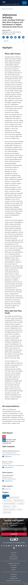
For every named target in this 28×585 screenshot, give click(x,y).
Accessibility (13, 567)
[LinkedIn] (12, 37)
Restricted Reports (14, 558)
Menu (24, 2)
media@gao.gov (8, 480)
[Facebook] (4, 37)
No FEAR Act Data (14, 578)
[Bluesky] (16, 37)
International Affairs (5, 496)
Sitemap (13, 569)
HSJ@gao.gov (8, 456)
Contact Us (7, 489)
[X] (8, 37)
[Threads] (20, 37)
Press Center (13, 552)
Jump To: (6, 41)
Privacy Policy (14, 565)
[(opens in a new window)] (1, 545)
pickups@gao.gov (9, 467)
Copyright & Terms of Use (13, 563)
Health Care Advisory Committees (13, 580)
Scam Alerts (13, 576)
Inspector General (14, 556)
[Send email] (24, 37)
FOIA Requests (13, 574)
